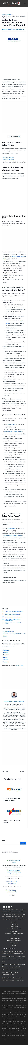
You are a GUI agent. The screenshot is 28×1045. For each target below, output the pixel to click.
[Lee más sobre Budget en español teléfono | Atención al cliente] (14, 789)
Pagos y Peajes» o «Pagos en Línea (13, 431)
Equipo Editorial (14, 926)
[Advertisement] (14, 63)
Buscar (3, 840)
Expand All (5, 608)
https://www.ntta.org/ (8, 631)
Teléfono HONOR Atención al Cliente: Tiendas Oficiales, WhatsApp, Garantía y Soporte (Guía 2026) (14, 959)
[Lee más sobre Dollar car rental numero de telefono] (14, 811)
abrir (19, 136)
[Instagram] (6, 907)
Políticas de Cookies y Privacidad (14, 933)
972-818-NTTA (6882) (8, 159)
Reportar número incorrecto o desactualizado (14, 942)
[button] (14, 611)
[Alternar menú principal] (25, 3)
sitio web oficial (11, 424)
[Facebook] (4, 907)
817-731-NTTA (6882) (8, 157)
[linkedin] (9, 907)
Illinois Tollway (19, 665)
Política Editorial (14, 931)
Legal (14, 936)
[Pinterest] (11, 907)
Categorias (14, 922)
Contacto (14, 945)
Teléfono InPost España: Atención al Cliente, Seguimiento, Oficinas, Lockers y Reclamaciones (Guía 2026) (13, 972)
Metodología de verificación (14, 929)
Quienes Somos (14, 924)
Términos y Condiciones (14, 938)
